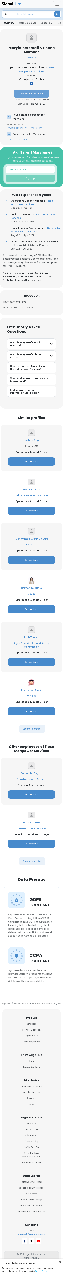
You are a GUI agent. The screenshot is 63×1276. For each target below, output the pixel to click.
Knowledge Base (31, 1066)
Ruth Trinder (31, 637)
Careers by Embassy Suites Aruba (35, 229)
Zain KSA (32, 696)
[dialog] (31, 1267)
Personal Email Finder (31, 1181)
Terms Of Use (31, 1129)
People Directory (31, 1092)
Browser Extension (31, 1029)
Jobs (31, 1104)
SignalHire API (31, 1035)
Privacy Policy (31, 1141)
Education (46, 22)
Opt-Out (31, 57)
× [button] (60, 1262)
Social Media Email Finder (31, 1187)
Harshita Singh (31, 440)
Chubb (32, 594)
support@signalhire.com (31, 1234)
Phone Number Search (31, 1205)
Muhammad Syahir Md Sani (31, 538)
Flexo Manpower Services (32, 202)
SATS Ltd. (31, 544)
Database (31, 1023)
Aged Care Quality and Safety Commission (31, 644)
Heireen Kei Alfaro (31, 588)
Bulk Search (31, 1193)
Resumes (31, 1098)
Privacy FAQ (31, 1135)
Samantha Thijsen (31, 773)
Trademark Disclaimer (31, 1162)
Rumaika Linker (31, 822)
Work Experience (27, 22)
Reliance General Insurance (31, 495)
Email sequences (31, 1041)
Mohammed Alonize (31, 690)
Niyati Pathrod (31, 489)
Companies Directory (31, 1086)
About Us (31, 1123)
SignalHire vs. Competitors (31, 1211)
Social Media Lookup (31, 1199)
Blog (31, 1061)
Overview (9, 22)
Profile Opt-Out (32, 1147)
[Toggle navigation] (57, 4)
